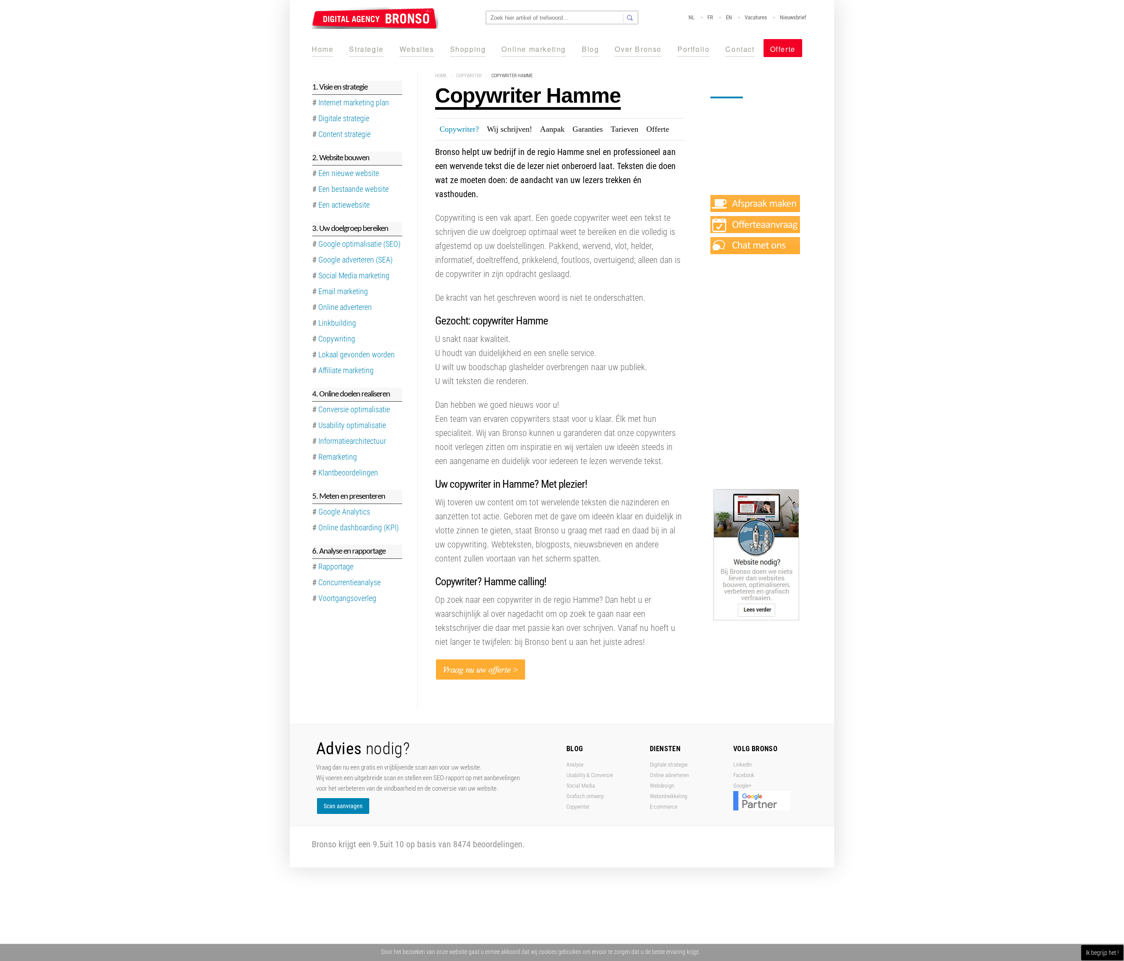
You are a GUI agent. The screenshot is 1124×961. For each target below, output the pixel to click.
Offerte (783, 49)
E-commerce (663, 806)
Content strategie (344, 134)
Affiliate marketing (346, 370)
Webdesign (662, 785)
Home (322, 49)
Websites (417, 49)
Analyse (575, 764)
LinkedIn (742, 764)
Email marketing (343, 291)
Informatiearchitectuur (352, 441)
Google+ (742, 785)
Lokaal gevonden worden (356, 354)
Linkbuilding (337, 323)
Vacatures (756, 17)
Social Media (580, 785)
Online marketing (533, 49)
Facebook (743, 775)
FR (710, 17)
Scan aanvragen (343, 806)
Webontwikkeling (668, 796)
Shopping (468, 49)
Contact (739, 49)
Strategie (366, 49)
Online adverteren (345, 307)
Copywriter (469, 76)
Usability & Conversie (589, 775)
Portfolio (693, 49)
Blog (590, 49)
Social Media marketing (353, 275)
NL (691, 17)
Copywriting (336, 338)
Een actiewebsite (344, 204)
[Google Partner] (761, 808)
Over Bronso (638, 49)
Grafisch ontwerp (585, 796)
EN (729, 17)
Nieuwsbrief (793, 17)
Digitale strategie (669, 764)
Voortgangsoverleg (347, 598)
